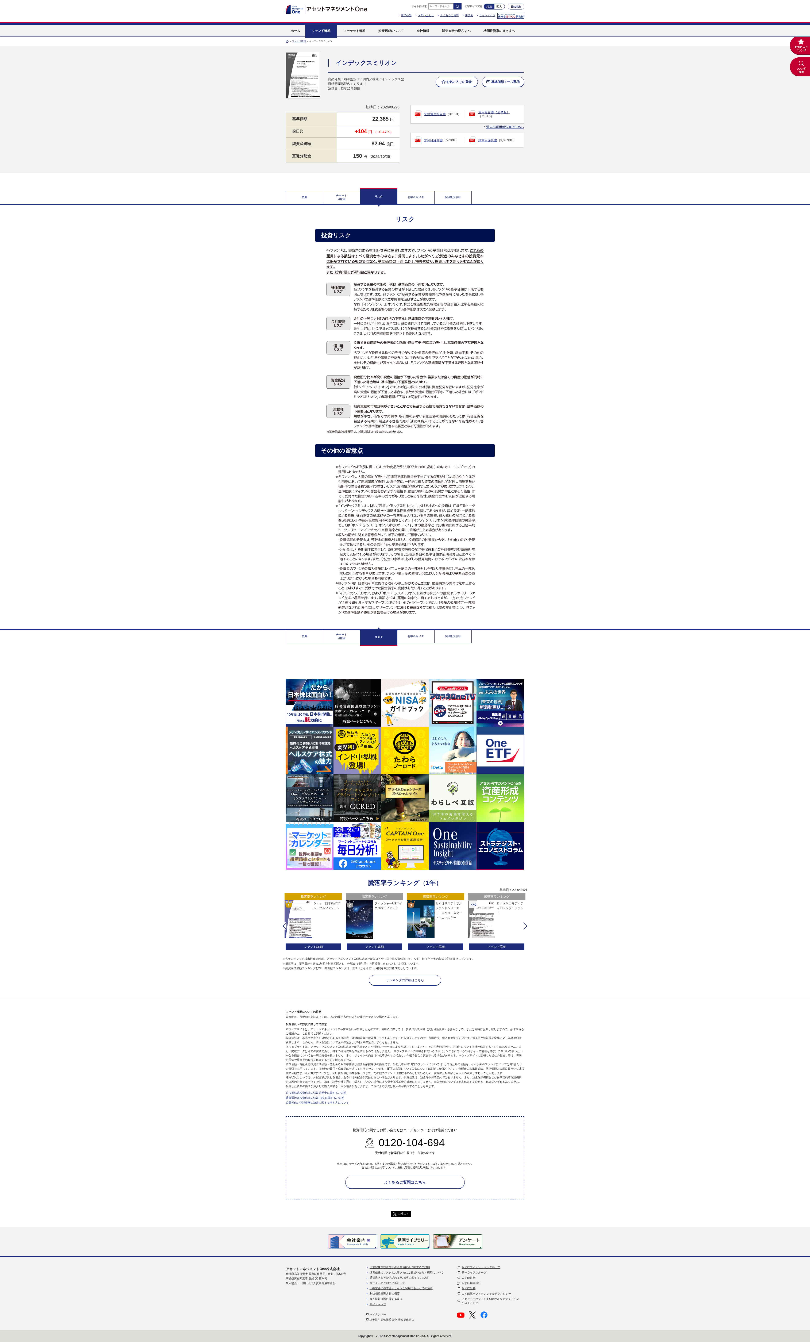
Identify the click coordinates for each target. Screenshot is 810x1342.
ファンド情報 (299, 41)
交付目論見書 (433, 140)
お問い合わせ (426, 15)
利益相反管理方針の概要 (385, 1293)
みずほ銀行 (468, 1277)
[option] (313, 922)
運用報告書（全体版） (494, 112)
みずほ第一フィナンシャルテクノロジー (486, 1293)
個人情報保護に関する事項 (386, 1298)
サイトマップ (487, 15)
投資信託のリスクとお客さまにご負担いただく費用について (407, 1272)
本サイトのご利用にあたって (387, 1283)
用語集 (469, 15)
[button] (284, 926)
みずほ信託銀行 (471, 1283)
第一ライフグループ (474, 1272)
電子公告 (406, 15)
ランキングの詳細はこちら (405, 980)
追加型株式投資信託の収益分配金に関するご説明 (316, 1092)
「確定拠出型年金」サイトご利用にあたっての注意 (401, 1288)
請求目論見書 (487, 140)
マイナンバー (378, 1314)
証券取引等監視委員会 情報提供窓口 (392, 1319)
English (516, 6)
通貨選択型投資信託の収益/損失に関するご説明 (315, 1097)
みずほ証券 (468, 1288)
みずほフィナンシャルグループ (481, 1267)
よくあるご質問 (449, 15)
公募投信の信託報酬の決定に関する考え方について (317, 1102)
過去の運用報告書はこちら (505, 127)
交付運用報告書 (435, 114)
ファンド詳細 (313, 947)
